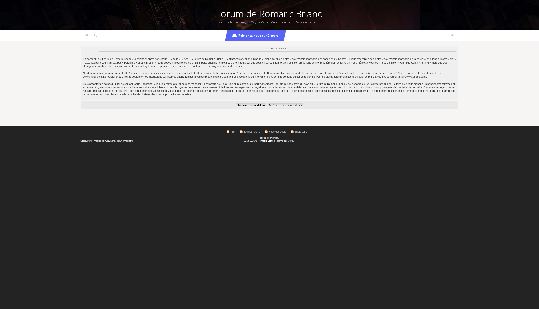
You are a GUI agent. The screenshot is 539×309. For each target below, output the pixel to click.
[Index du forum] (86, 35)
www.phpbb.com (92, 76)
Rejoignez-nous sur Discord (258, 35)
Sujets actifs (301, 131)
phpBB (275, 138)
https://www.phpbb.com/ (412, 76)
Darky (291, 140)
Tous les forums (252, 131)
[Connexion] (452, 35)
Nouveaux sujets (277, 131)
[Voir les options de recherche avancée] (95, 35)
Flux (233, 131)
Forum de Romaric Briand (269, 13)
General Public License (352, 73)
